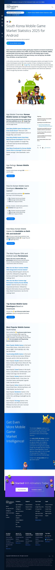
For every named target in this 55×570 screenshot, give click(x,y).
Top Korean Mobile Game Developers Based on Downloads (44, 136)
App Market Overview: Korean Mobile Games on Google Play (44, 119)
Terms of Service (49, 504)
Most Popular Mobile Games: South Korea (44, 140)
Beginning (39, 116)
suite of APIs (35, 438)
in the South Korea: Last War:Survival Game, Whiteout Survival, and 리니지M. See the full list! (18, 356)
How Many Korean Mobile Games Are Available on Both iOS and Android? (44, 129)
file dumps (41, 438)
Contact (7, 517)
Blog (7, 515)
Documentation (29, 504)
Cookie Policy (48, 509)
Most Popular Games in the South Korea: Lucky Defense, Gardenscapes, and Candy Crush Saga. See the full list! (18, 371)
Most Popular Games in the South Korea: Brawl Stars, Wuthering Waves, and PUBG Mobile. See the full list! (18, 387)
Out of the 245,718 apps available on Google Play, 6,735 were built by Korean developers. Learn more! (18, 141)
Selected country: (14, 12)
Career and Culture (10, 513)
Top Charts (37, 504)
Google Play (27, 65)
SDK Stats (37, 511)
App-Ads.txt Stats (39, 513)
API (16, 524)
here (43, 2)
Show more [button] (38, 520)
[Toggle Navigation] (52, 7)
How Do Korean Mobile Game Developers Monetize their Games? (45, 125)
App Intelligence (19, 504)
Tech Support (28, 509)
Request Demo (29, 506)
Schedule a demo (37, 489)
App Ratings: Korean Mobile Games (44, 122)
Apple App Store (50, 539)
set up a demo (40, 458)
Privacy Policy (48, 506)
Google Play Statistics (20, 541)
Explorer (39, 428)
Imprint (46, 515)
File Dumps (18, 526)
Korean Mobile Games (15, 43)
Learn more (10, 175)
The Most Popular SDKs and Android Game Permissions (44, 133)
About (7, 506)
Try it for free (22, 489)
